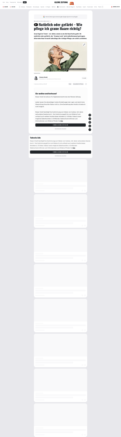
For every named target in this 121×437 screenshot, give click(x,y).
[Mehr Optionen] (89, 129)
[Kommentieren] (89, 118)
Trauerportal (13, 2)
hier (61, 121)
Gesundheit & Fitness (78, 84)
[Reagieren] (89, 115)
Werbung (19, 2)
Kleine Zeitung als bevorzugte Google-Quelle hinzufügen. (61, 16)
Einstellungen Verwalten (60, 128)
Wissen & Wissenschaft (42, 21)
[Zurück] (20, 7)
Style (70, 84)
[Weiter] (102, 7)
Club (4, 2)
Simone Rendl (43, 77)
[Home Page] (61, 2)
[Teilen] (89, 126)
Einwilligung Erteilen (60, 125)
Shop (7, 2)
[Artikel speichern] (89, 122)
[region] (61, 7)
